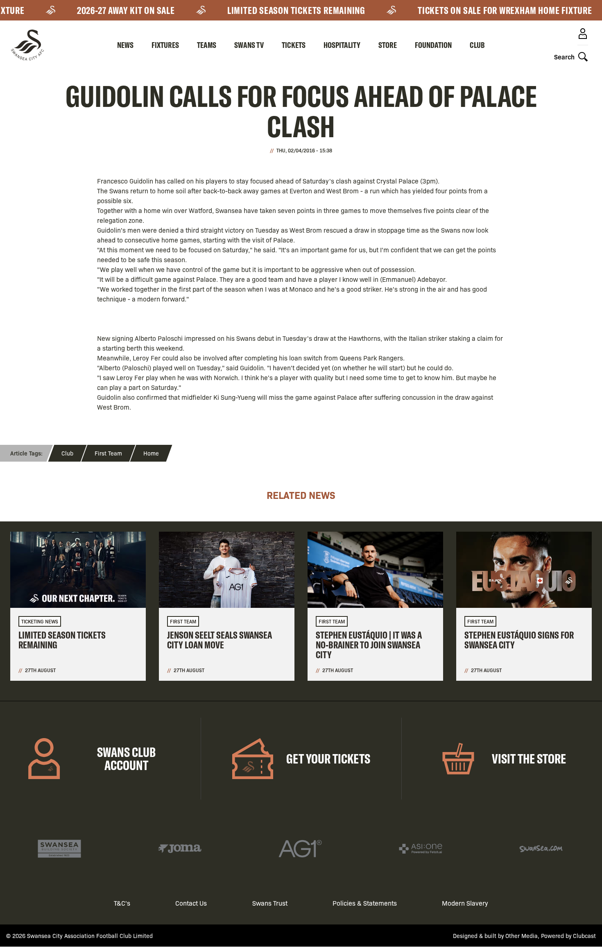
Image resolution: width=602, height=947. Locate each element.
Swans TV (249, 45)
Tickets (294, 45)
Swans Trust (269, 903)
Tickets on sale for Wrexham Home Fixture (492, 10)
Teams (206, 45)
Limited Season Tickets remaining (284, 10)
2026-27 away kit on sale (113, 10)
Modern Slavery (465, 903)
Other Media (521, 935)
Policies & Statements (365, 903)
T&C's (122, 903)
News (125, 45)
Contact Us (191, 903)
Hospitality (342, 45)
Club (477, 45)
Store (387, 45)
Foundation (433, 45)
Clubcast (584, 935)
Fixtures (165, 45)
